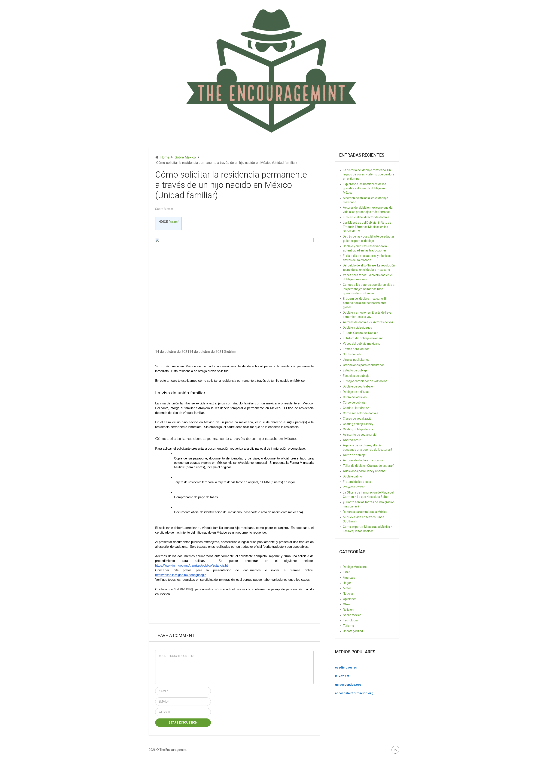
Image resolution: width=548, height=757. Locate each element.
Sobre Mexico (164, 209)
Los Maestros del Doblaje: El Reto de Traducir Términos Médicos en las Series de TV (367, 227)
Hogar (347, 583)
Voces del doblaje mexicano (361, 343)
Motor (347, 588)
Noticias (348, 593)
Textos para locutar (356, 349)
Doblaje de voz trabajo (358, 386)
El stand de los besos (357, 481)
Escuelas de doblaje (356, 375)
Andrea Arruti (352, 440)
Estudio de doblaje (355, 370)
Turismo (348, 625)
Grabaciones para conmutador (363, 365)
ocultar (174, 221)
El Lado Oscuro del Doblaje (360, 333)
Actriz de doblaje (354, 455)
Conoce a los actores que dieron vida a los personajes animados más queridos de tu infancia (369, 289)
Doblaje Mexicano (355, 566)
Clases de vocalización (358, 418)
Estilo (346, 572)
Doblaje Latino (352, 476)
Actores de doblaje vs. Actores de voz (368, 322)
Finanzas (349, 577)
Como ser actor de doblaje (360, 413)
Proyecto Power (354, 487)
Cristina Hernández (356, 408)
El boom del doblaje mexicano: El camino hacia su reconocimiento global (365, 303)
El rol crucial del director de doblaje (366, 217)
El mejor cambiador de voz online (365, 381)
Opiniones (349, 599)
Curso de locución (355, 397)
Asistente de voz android (360, 434)
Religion (348, 609)
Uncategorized (353, 631)
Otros (346, 604)
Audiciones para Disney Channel (364, 471)
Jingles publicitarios (356, 359)
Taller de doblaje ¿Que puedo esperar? (369, 465)
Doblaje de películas (356, 391)
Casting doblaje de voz (358, 429)
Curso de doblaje (354, 402)
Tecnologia (350, 620)
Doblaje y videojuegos (357, 327)
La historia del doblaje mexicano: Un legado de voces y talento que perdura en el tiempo (368, 174)
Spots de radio (352, 354)
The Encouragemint (172, 749)
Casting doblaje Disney (358, 424)
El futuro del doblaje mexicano (363, 338)
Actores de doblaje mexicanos (363, 460)
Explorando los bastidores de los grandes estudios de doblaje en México (364, 188)
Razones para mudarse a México (365, 511)
